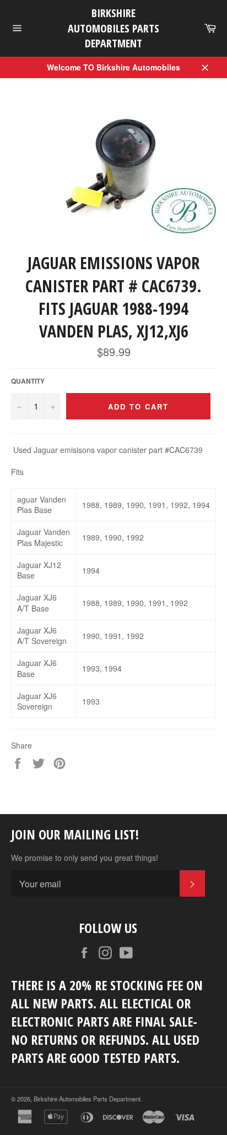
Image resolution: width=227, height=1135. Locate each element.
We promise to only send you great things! (84, 858)
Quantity (28, 381)
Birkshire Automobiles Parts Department (113, 28)
